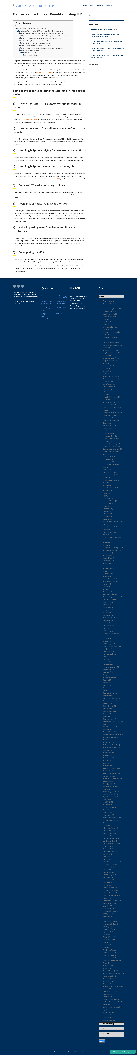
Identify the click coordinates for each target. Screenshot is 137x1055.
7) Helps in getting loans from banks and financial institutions (42, 48)
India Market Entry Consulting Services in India (61, 297)
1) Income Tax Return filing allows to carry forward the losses (42, 33)
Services (100, 6)
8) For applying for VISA (30, 50)
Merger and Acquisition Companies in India (104, 29)
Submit (101, 1041)
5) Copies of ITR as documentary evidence (36, 43)
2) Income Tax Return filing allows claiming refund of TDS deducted (44, 36)
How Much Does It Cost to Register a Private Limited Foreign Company (107, 42)
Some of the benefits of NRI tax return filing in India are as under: (43, 31)
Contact (109, 6)
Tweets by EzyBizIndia (96, 68)
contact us (59, 313)
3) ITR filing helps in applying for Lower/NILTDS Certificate (41, 38)
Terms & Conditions (61, 319)
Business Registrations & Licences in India (45, 314)
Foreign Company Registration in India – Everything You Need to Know (107, 56)
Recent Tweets (33, 55)
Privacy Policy (45, 319)
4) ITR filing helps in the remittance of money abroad (39, 41)
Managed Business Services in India (61, 308)
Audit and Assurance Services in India (46, 309)
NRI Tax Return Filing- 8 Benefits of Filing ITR (31, 29)
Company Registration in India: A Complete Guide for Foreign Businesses (107, 49)
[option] (113, 301)
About (92, 6)
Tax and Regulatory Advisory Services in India (46, 303)
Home (85, 6)
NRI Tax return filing (46, 72)
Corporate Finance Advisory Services (61, 302)
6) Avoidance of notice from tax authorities (37, 46)
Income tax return (30, 119)
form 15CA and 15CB (52, 179)
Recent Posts (32, 53)
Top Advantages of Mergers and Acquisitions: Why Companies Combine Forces (106, 35)
